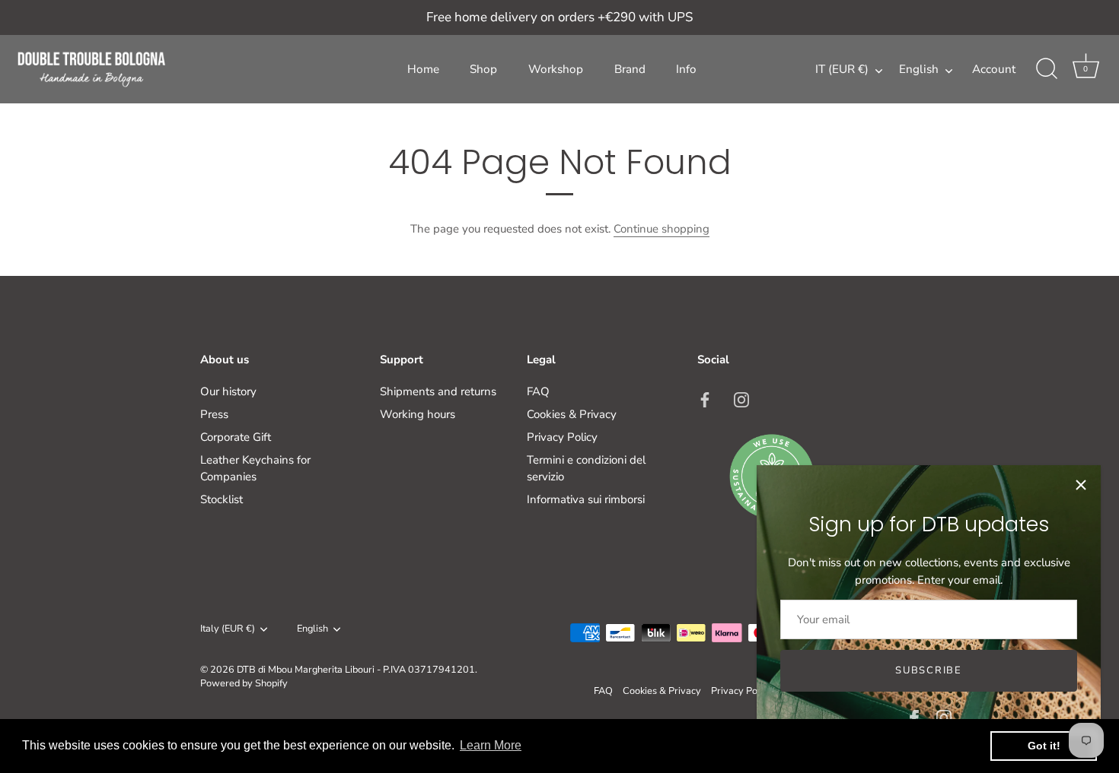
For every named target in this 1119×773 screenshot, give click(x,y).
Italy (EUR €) (227, 629)
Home (423, 69)
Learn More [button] (490, 745)
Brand (630, 69)
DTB (246, 669)
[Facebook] (914, 716)
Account (993, 69)
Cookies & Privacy (572, 414)
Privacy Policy (562, 437)
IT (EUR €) (842, 69)
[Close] (1081, 485)
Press (214, 414)
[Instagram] (944, 716)
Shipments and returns (438, 391)
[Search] (1046, 69)
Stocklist (221, 499)
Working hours (417, 414)
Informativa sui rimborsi (586, 499)
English (919, 69)
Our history (228, 391)
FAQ (538, 391)
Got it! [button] (1044, 746)
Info (686, 69)
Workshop (555, 69)
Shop (483, 69)
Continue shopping (661, 228)
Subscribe (928, 670)
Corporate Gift (235, 437)
